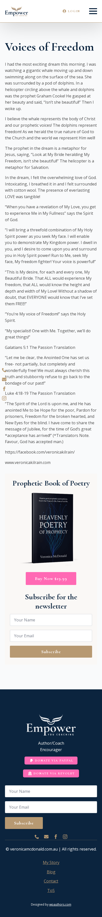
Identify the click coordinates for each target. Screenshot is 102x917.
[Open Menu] (93, 11)
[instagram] (4, 398)
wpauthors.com (60, 904)
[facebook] (4, 389)
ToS (51, 890)
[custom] (4, 370)
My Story (51, 862)
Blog (51, 872)
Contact (51, 881)
